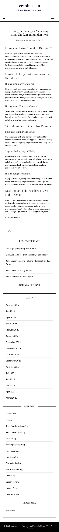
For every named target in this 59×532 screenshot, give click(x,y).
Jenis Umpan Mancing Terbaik (19, 270)
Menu (53, 18)
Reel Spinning (12, 457)
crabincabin (29, 5)
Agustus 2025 (12, 367)
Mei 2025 (10, 385)
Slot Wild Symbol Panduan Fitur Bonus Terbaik (27, 254)
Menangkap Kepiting (15, 444)
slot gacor (10, 510)
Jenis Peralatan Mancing (17, 426)
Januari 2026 (12, 336)
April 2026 (11, 317)
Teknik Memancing (14, 469)
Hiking (17, 217)
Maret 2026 (11, 323)
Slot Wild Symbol (13, 463)
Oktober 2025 (12, 354)
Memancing (11, 438)
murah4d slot (20, 168)
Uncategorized (12, 494)
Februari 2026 (12, 329)
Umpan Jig (10, 475)
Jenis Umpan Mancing (15, 432)
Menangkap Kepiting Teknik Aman (21, 248)
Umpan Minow (12, 482)
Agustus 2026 (12, 305)
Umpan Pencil (12, 488)
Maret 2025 (11, 398)
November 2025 (13, 348)
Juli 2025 (10, 373)
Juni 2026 (10, 311)
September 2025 (13, 360)
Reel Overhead (12, 451)
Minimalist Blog (38, 526)
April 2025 (11, 391)
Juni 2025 (10, 379)
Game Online (12, 413)
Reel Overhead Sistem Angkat (19, 276)
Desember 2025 (13, 342)
